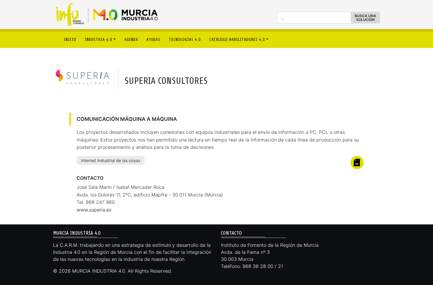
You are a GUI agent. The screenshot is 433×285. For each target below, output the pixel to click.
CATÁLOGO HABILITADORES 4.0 (237, 39)
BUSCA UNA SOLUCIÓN (365, 18)
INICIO (70, 39)
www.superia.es (94, 210)
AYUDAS (153, 39)
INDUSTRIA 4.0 (98, 39)
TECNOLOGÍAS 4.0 (185, 39)
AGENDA (131, 39)
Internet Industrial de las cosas (110, 160)
